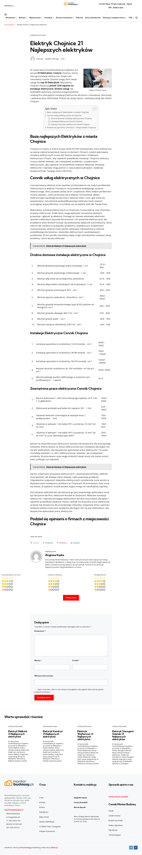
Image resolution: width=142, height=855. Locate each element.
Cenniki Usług (104, 4)
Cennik (110, 811)
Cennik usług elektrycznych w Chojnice (64, 115)
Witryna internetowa (43, 676)
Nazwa (38, 660)
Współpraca (43, 812)
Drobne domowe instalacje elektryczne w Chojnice (71, 118)
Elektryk (79, 18)
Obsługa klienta (100, 575)
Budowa (22, 18)
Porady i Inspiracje (118, 4)
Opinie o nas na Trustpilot (118, 796)
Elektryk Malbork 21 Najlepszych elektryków (17, 734)
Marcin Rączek (80, 807)
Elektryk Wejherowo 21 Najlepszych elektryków (85, 735)
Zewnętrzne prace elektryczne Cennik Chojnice (70, 124)
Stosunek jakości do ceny (11, 575)
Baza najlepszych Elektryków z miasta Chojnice (68, 112)
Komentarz (40, 631)
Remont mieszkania (64, 18)
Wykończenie (34, 18)
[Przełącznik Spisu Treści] (93, 109)
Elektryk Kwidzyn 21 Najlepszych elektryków (53, 734)
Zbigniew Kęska (54, 555)
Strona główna (9, 25)
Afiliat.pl (54, 847)
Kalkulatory (8, 6)
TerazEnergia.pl (114, 835)
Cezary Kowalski (80, 802)
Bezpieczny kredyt (115, 820)
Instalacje (48, 18)
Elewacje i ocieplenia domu (114, 18)
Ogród (129, 4)
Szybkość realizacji (55, 575)
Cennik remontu (114, 816)
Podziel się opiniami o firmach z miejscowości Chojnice (71, 127)
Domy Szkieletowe (93, 18)
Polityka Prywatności (47, 831)
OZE (130, 18)
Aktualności (10, 18)
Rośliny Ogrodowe (115, 825)
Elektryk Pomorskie (39, 35)
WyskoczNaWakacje (46, 821)
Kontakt (42, 802)
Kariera (42, 807)
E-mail (75, 660)
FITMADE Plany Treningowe (50, 826)
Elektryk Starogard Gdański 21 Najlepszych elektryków (122, 735)
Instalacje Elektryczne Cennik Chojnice (66, 121)
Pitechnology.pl (26, 847)
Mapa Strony (44, 817)
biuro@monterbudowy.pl (13, 809)
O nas (41, 798)
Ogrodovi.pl (112, 830)
